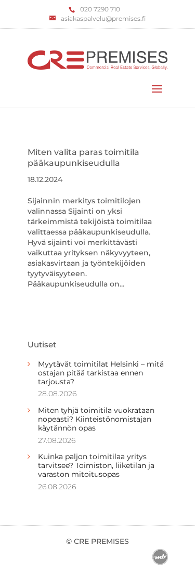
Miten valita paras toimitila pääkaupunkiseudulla (83, 157)
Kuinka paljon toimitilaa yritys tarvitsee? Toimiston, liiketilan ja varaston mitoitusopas (96, 465)
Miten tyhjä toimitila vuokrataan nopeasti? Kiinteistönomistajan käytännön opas (96, 419)
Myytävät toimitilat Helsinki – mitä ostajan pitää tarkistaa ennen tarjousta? (101, 372)
